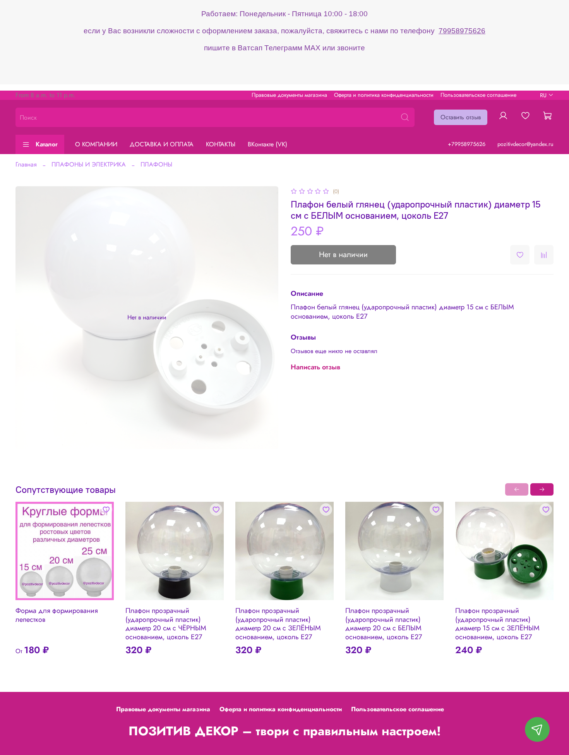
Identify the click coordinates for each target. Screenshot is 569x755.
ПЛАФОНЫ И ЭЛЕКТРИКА (88, 164)
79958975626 (462, 31)
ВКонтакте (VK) (267, 144)
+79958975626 (466, 144)
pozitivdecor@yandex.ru (525, 144)
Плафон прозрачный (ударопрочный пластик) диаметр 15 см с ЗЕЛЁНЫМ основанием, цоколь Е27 (497, 624)
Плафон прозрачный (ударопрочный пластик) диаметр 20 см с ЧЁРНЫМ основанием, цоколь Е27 (165, 624)
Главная (26, 164)
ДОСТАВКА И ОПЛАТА (162, 144)
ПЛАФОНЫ (156, 164)
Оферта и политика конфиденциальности (384, 95)
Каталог (47, 144)
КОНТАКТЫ (220, 144)
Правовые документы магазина (289, 95)
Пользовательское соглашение (478, 95)
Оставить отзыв (460, 117)
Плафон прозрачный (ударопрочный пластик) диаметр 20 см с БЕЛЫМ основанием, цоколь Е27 (383, 624)
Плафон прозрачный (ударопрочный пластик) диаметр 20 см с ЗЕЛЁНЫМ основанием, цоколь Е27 (278, 624)
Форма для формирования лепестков (56, 615)
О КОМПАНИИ (96, 144)
